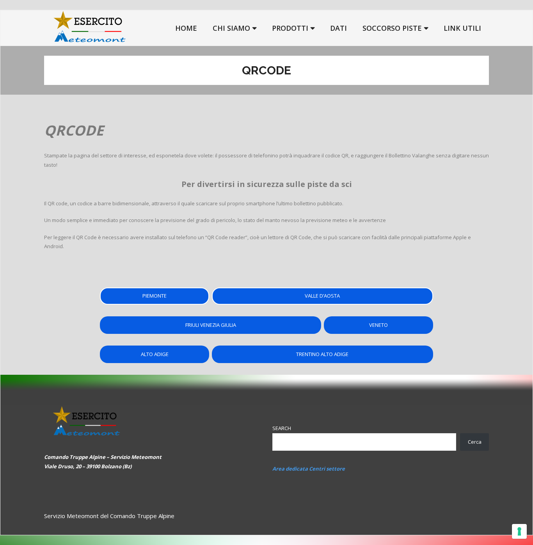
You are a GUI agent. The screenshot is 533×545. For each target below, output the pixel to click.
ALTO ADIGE (155, 354)
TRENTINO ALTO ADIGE (322, 354)
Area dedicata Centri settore (308, 468)
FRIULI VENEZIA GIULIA (210, 324)
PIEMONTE (154, 295)
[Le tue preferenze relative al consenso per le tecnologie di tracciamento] (519, 531)
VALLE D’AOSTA (322, 295)
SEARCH (281, 428)
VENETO (378, 324)
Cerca (474, 441)
